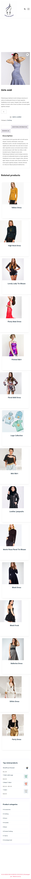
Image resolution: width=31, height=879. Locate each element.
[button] (27, 54)
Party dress (16, 739)
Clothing (9, 120)
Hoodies (6, 822)
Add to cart (13, 111)
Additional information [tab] (19, 127)
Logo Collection (17, 435)
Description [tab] (6, 127)
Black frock (14, 625)
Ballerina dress (16, 663)
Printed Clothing (8, 831)
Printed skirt (17, 360)
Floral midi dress (14, 398)
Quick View (7, 216)
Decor (5, 818)
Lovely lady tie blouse (17, 284)
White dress (14, 701)
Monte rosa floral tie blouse (14, 549)
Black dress (16, 587)
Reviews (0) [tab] (5, 130)
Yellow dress (17, 208)
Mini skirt (14, 473)
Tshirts (6, 835)
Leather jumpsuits (16, 511)
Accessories (7, 809)
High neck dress (14, 246)
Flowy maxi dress (14, 322)
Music (5, 827)
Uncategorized (8, 840)
